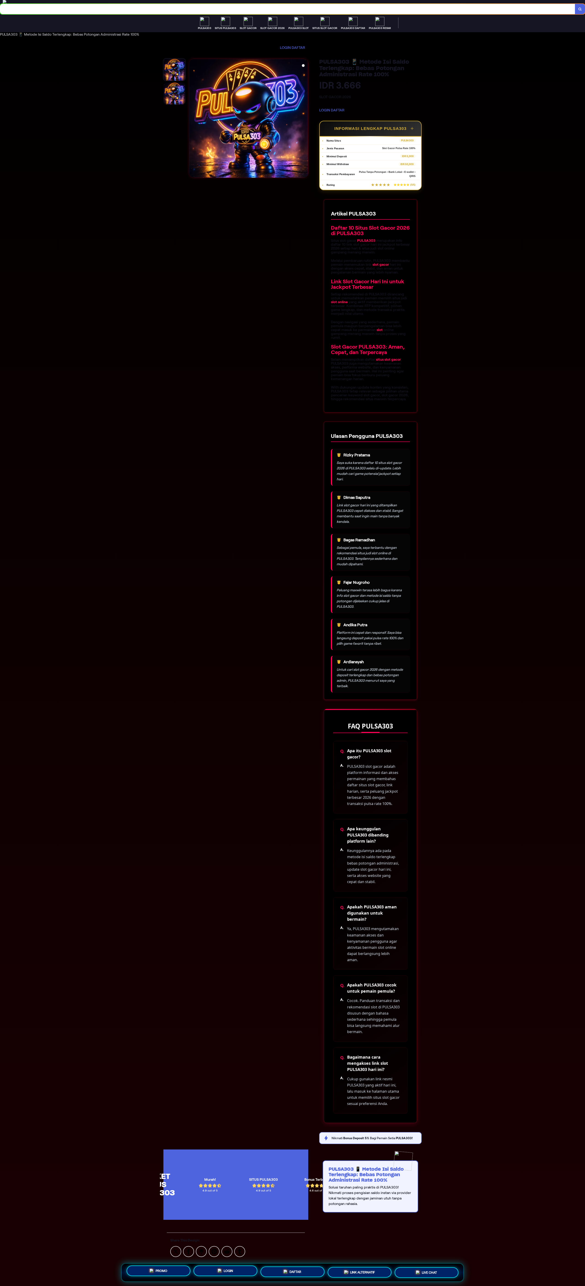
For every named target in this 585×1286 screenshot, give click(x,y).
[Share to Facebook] (188, 1251)
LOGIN (285, 48)
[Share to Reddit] (226, 1251)
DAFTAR (298, 48)
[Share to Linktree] (201, 1251)
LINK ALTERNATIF (362, 1271)
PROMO (161, 1271)
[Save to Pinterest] (214, 1251)
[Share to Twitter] (175, 1251)
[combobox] (287, 9)
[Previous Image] (192, 119)
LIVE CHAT (429, 1272)
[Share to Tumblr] (239, 1251)
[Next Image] (304, 119)
